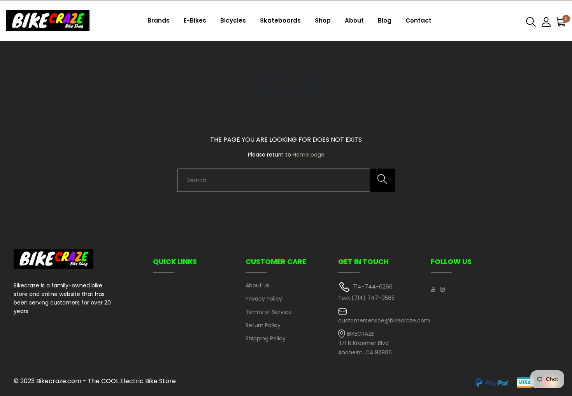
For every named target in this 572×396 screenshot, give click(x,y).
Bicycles (233, 20)
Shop (323, 20)
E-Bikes (195, 20)
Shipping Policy (266, 338)
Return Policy (263, 325)
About (354, 20)
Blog (384, 20)
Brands (158, 20)
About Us (258, 285)
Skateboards (280, 20)
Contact (418, 20)
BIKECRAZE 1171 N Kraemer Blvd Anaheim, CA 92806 (365, 343)
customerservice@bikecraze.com (384, 320)
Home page (309, 154)
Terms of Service (269, 312)
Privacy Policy (264, 299)
